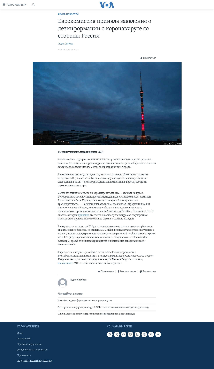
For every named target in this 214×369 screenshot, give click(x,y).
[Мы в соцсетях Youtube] (123, 334)
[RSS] (137, 334)
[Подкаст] (144, 334)
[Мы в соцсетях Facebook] (110, 334)
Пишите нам (24, 339)
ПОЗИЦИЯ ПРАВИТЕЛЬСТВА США (34, 361)
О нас (20, 333)
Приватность (24, 355)
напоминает (65, 263)
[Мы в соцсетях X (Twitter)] (116, 334)
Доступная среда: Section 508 (32, 350)
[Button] (148, 58)
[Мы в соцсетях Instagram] (130, 334)
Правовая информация (29, 344)
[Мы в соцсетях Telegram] (158, 334)
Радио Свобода (65, 44)
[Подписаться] (151, 334)
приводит (83, 215)
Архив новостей (68, 14)
